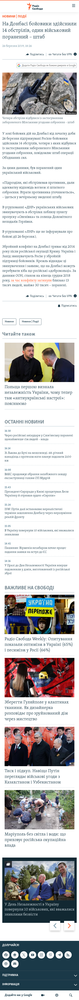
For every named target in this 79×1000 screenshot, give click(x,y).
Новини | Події (14, 16)
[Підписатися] (14, 964)
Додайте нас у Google (18, 995)
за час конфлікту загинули (31, 280)
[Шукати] (71, 995)
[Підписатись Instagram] (41, 955)
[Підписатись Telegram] (59, 955)
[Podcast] (6, 964)
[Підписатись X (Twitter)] (23, 955)
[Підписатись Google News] (14, 955)
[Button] (35, 54)
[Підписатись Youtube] (32, 955)
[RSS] (68, 955)
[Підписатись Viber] (50, 955)
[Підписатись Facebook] (6, 955)
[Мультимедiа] (43, 995)
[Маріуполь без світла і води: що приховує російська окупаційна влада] (39, 809)
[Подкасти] (57, 995)
